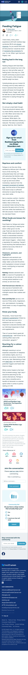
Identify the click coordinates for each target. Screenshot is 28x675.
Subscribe (19, 150)
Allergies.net (6, 595)
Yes (9, 512)
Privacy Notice (17, 155)
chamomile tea (7, 335)
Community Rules (7, 626)
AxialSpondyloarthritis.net (10, 608)
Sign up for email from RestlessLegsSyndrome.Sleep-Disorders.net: (14, 142)
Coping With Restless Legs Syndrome (13, 425)
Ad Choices (16, 626)
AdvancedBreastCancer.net (11, 590)
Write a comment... (10, 481)
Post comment (14, 486)
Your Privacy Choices (8, 624)
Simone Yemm (11, 29)
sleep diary (9, 361)
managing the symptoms (12, 51)
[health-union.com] (9, 565)
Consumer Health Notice (9, 622)
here (12, 447)
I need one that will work (14, 519)
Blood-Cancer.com (8, 613)
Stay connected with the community (11, 539)
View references (8, 450)
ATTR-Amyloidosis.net (9, 605)
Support (13, 454)
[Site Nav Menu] (26, 1)
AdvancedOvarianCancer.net (11, 592)
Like (6, 454)
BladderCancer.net (8, 610)
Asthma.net (5, 600)
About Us (4, 620)
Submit (14, 524)
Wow (9, 461)
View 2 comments (13, 477)
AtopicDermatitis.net (9, 602)
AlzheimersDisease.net (9, 597)
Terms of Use (7, 156)
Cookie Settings (19, 624)
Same (17, 461)
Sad (20, 454)
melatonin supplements (10, 318)
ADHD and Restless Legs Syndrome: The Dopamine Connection (13, 403)
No (9, 515)
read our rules (14, 471)
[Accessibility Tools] (19, 1)
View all (5, 616)
